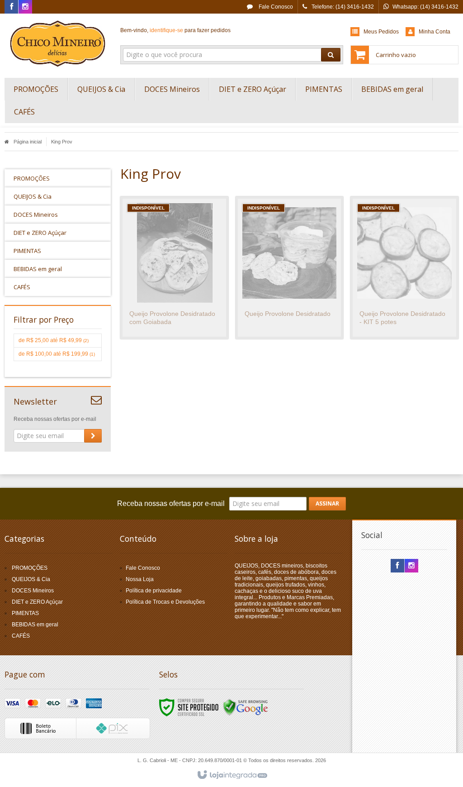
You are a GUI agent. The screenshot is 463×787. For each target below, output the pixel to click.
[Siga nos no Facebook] (11, 7)
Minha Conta (434, 32)
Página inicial (28, 141)
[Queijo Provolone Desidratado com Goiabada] (174, 268)
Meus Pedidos (381, 32)
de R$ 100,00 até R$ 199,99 (57, 354)
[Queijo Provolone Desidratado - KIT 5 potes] (404, 268)
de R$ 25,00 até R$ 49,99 (54, 340)
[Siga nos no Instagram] (25, 7)
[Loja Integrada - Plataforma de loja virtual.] (231, 775)
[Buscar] (330, 55)
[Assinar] (93, 436)
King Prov (61, 141)
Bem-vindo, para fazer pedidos (175, 30)
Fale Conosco (275, 7)
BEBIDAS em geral (35, 624)
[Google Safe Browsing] (245, 707)
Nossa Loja (140, 579)
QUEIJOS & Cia (31, 579)
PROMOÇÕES (29, 568)
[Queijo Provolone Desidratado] (289, 268)
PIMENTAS (25, 613)
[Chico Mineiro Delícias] (58, 43)
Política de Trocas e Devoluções (165, 602)
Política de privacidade (154, 590)
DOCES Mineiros (33, 590)
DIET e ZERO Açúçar (37, 602)
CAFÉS (21, 636)
